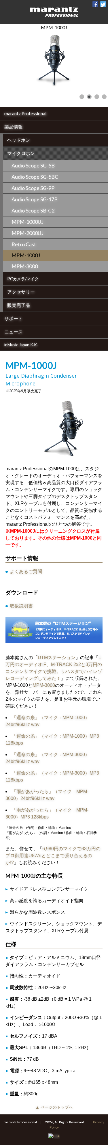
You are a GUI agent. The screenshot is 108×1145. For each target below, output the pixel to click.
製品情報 (13, 126)
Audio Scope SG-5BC (35, 177)
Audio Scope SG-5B (33, 165)
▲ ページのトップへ (54, 1107)
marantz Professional (25, 113)
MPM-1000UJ (27, 222)
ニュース (13, 331)
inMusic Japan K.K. (21, 344)
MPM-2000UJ (27, 233)
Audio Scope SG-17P (34, 199)
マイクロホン (21, 153)
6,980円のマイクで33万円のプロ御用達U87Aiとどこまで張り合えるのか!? (53, 855)
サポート (13, 318)
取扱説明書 (21, 605)
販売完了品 (18, 305)
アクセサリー (21, 291)
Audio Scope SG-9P (33, 188)
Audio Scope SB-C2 (33, 210)
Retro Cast (24, 244)
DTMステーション (56, 657)
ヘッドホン (18, 140)
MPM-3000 (25, 266)
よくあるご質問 (26, 571)
